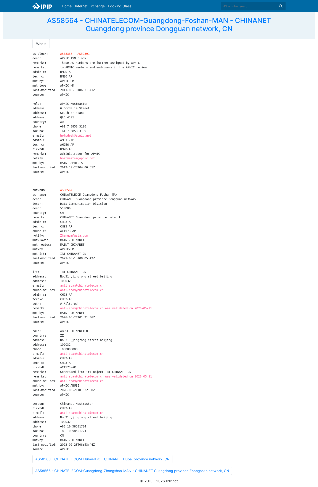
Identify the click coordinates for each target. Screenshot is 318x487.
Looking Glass (119, 6)
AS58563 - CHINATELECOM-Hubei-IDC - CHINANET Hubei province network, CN (102, 459)
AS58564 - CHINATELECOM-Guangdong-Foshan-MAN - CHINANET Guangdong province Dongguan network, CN (159, 24)
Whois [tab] (41, 44)
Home (67, 6)
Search (280, 6)
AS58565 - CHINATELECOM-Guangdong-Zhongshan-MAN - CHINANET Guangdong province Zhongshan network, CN (132, 471)
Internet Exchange (90, 6)
